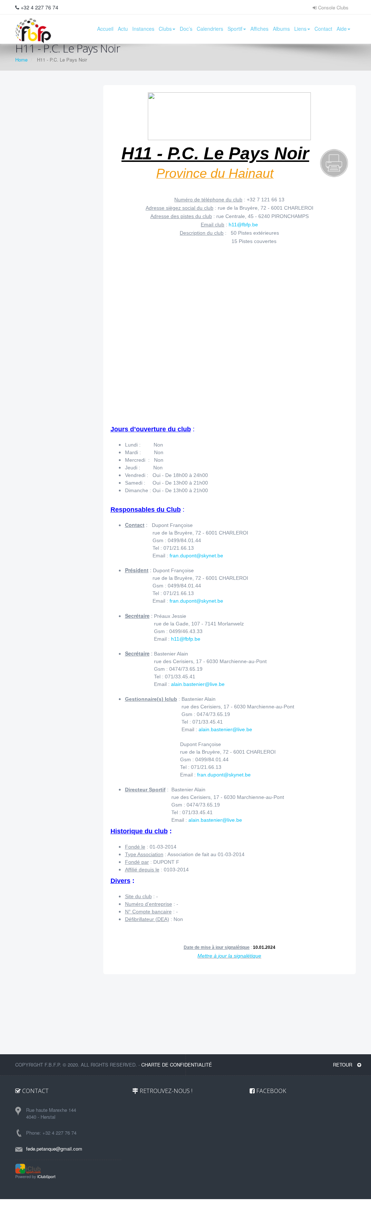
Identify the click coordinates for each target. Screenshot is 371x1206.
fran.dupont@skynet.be (196, 555)
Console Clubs (333, 7)
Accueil (105, 28)
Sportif (235, 28)
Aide (342, 28)
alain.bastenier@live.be (198, 684)
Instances (143, 28)
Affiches (259, 28)
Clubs (165, 28)
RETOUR (343, 1064)
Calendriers (210, 28)
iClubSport (46, 1176)
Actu (123, 28)
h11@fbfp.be (243, 224)
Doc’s (186, 28)
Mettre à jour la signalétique (229, 956)
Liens (300, 28)
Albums (281, 28)
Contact (323, 28)
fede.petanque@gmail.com (54, 1148)
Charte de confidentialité (176, 1064)
